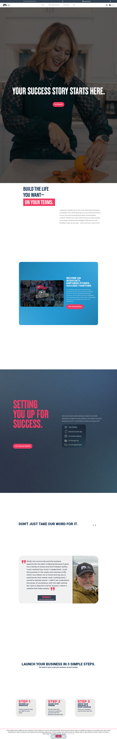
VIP (74, 5)
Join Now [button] (66, 5)
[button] (62, 1)
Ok (58, 736)
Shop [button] (42, 5)
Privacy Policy (70, 734)
